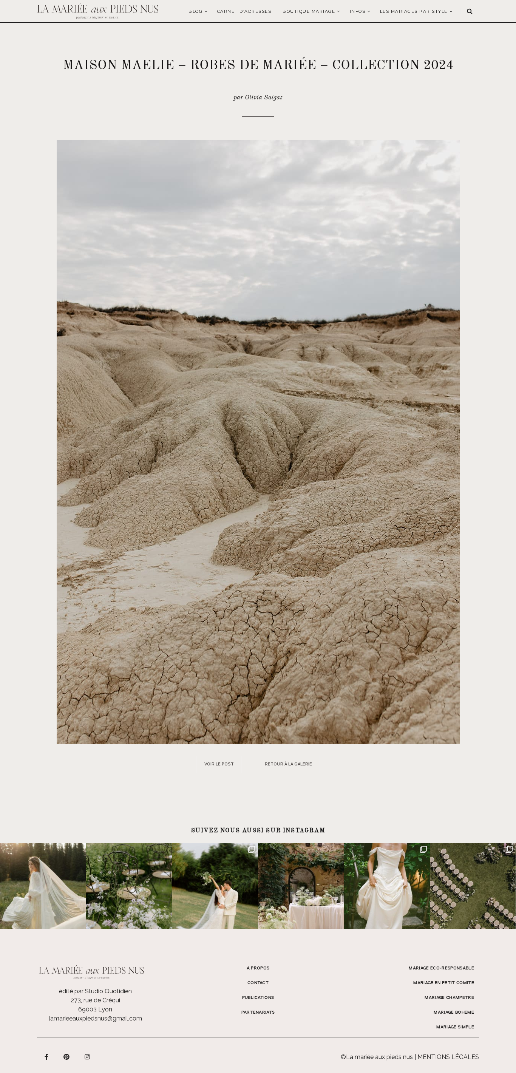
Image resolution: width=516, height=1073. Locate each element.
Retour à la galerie (288, 764)
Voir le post (219, 764)
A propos (258, 968)
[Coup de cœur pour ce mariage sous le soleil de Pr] (387, 886)
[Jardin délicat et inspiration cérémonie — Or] (473, 886)
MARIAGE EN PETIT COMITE (443, 983)
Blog (195, 11)
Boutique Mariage (309, 11)
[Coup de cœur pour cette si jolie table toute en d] (301, 886)
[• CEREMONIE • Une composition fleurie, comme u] (129, 886)
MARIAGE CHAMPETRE (449, 997)
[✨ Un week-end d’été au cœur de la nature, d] (215, 886)
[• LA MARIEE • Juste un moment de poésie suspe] (43, 886)
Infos (358, 11)
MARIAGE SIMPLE (455, 1027)
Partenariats (258, 1012)
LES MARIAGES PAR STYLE (414, 11)
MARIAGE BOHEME (454, 1012)
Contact (258, 983)
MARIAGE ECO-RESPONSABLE (441, 968)
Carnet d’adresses (244, 11)
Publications (258, 997)
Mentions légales (448, 1057)
